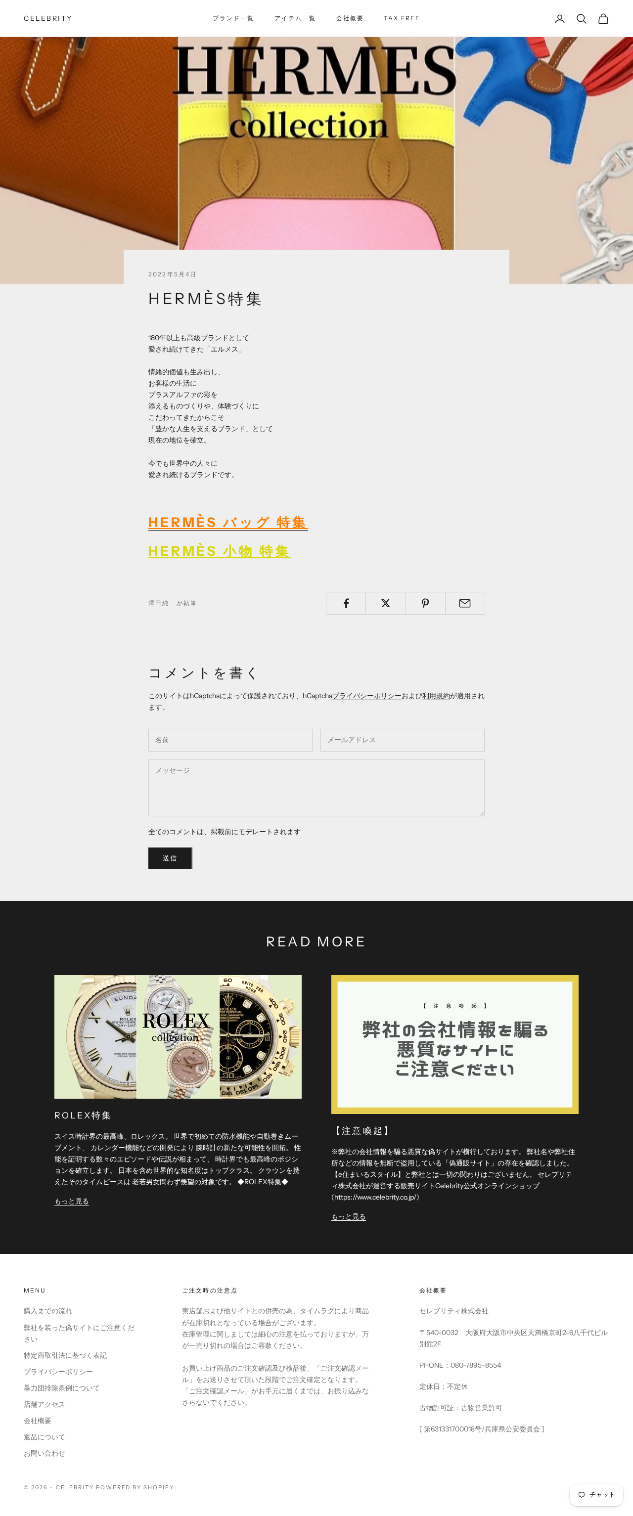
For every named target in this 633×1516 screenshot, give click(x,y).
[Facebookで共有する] (345, 603)
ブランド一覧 (234, 18)
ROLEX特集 (83, 1115)
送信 (170, 858)
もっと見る (71, 1201)
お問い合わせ (44, 1453)
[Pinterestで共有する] (425, 603)
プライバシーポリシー (367, 695)
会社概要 (350, 18)
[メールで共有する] (465, 603)
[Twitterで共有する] (385, 603)
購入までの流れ (48, 1310)
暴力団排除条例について (62, 1387)
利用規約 (436, 695)
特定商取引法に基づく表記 (65, 1355)
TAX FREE (402, 18)
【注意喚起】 (362, 1130)
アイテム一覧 (295, 18)
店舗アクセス (44, 1404)
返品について (44, 1436)
